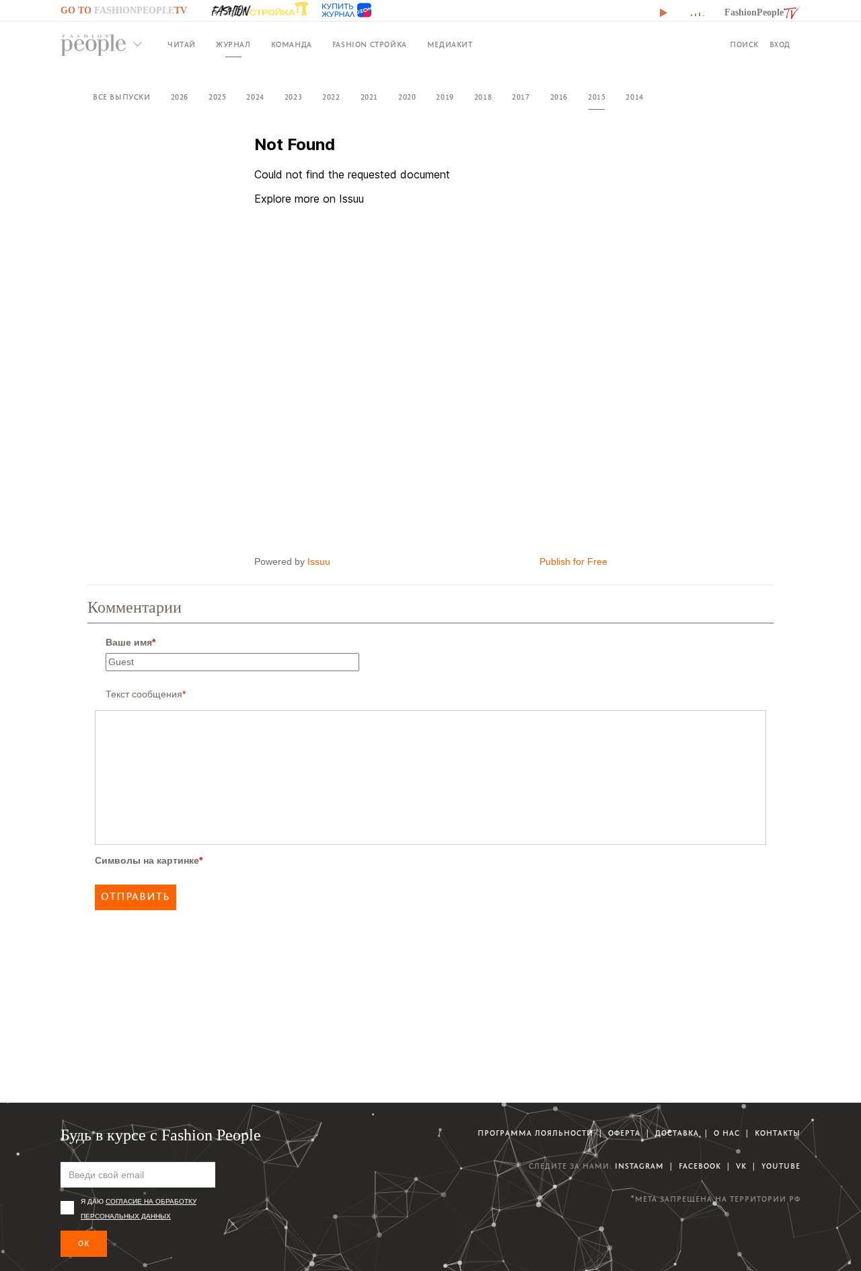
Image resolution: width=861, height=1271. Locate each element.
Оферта (624, 1133)
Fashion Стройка (369, 44)
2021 (369, 97)
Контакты (777, 1133)
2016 (559, 97)
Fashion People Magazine (93, 45)
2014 (634, 97)
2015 (596, 97)
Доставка (677, 1133)
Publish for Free (573, 561)
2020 (407, 97)
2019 (444, 97)
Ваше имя (130, 642)
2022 (331, 97)
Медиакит (450, 44)
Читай (181, 44)
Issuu (318, 561)
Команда (291, 44)
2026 (179, 97)
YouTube (780, 1166)
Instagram (639, 1166)
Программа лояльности (535, 1133)
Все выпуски (122, 97)
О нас (727, 1133)
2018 (483, 97)
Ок (83, 1243)
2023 (293, 97)
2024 (255, 97)
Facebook (700, 1166)
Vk (741, 1166)
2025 (217, 97)
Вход (780, 44)
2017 (520, 97)
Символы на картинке (148, 860)
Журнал (233, 44)
